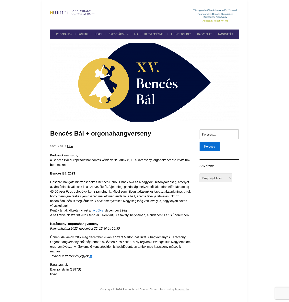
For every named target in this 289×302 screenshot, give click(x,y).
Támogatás (225, 34)
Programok (64, 34)
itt (90, 256)
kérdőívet (97, 210)
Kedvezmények (154, 34)
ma (136, 34)
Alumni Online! (181, 34)
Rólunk (83, 34)
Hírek (99, 34)
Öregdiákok (117, 34)
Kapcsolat (204, 34)
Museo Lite (182, 289)
